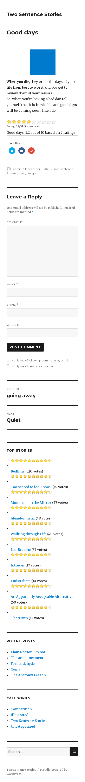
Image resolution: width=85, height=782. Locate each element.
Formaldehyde (23, 663)
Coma (15, 669)
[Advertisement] (43, 63)
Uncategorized (23, 726)
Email (12, 304)
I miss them (21, 581)
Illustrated (19, 715)
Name (12, 284)
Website (13, 324)
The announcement (27, 658)
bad (22, 173)
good (35, 173)
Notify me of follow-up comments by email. (40, 360)
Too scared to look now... (31, 487)
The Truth (19, 618)
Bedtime (18, 471)
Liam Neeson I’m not (28, 652)
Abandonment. (23, 518)
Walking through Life (28, 534)
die (28, 173)
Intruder (18, 565)
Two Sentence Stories (34, 14)
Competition (21, 709)
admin (17, 169)
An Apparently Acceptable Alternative (42, 596)
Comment (15, 222)
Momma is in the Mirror (31, 503)
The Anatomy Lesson (28, 675)
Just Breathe (21, 550)
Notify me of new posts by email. (33, 366)
